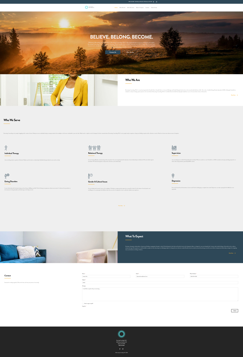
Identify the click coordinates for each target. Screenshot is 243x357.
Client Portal (154, 7)
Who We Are (122, 7)
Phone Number (193, 273)
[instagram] (156, 1)
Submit (234, 310)
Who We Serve (130, 7)
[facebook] (153, 1)
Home (116, 7)
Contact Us (112, 52)
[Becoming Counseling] (89, 8)
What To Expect (140, 7)
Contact (147, 7)
